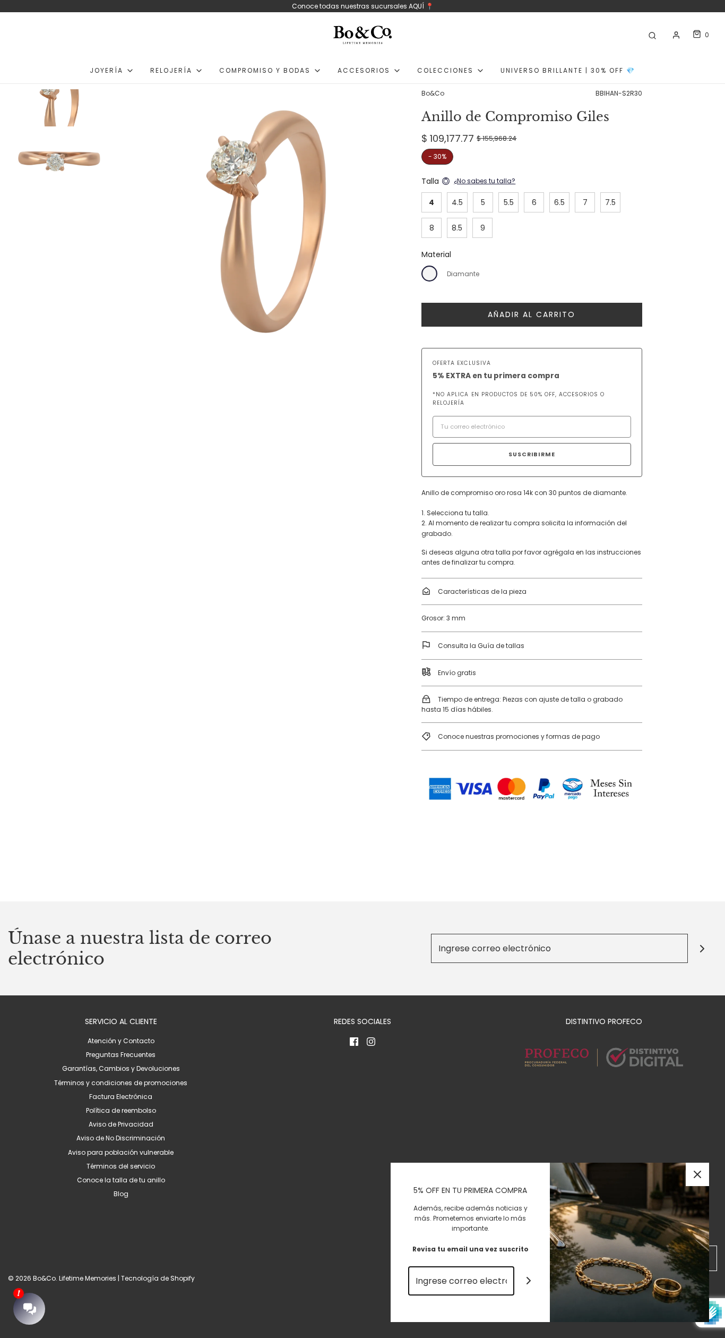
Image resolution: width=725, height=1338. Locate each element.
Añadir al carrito (531, 314)
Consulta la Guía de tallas (480, 645)
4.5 (457, 202)
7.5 (610, 202)
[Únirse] (702, 948)
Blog (121, 1193)
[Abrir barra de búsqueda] (652, 34)
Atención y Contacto (121, 1040)
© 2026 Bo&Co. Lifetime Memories (62, 1278)
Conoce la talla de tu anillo (121, 1179)
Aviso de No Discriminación (120, 1138)
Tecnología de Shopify (158, 1278)
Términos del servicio (121, 1166)
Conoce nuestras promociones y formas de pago (518, 736)
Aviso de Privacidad (121, 1124)
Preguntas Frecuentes (121, 1054)
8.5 (457, 228)
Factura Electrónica (120, 1096)
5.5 (509, 202)
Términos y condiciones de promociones (120, 1082)
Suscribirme (531, 454)
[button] (59, 135)
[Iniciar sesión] (676, 35)
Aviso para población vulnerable (121, 1152)
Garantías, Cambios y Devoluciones (121, 1068)
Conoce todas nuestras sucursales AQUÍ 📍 (363, 6)
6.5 (559, 202)
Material (436, 254)
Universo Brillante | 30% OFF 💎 (567, 70)
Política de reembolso (121, 1110)
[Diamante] (429, 274)
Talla (430, 181)
